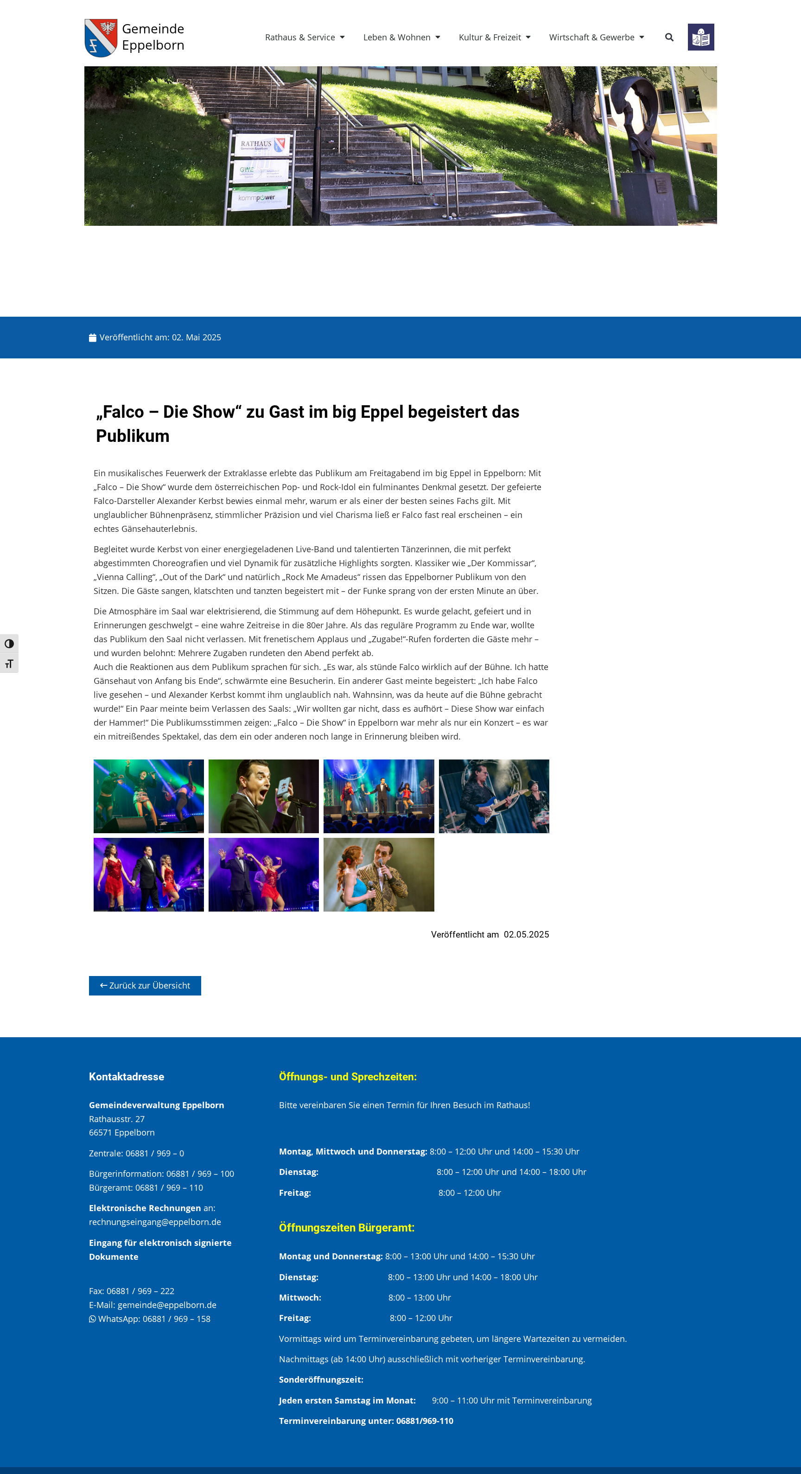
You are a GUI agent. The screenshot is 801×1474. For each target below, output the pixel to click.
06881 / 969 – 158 (176, 1318)
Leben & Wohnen (397, 37)
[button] (669, 37)
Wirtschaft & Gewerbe (592, 37)
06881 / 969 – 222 (140, 1290)
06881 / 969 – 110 (169, 1187)
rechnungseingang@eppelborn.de (155, 1221)
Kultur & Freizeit (490, 37)
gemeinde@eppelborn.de (167, 1304)
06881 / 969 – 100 (200, 1173)
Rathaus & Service (300, 37)
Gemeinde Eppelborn (153, 36)
